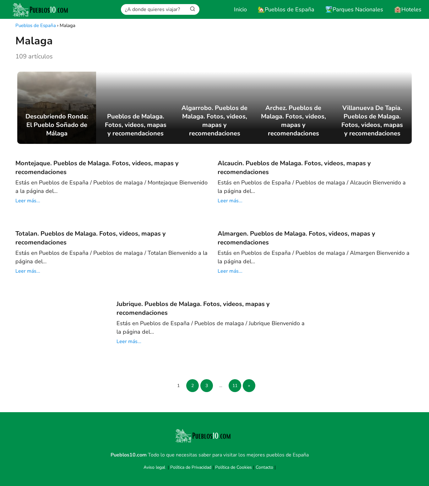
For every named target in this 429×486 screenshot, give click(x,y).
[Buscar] (192, 9)
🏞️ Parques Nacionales (354, 9)
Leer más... (27, 200)
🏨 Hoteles (407, 9)
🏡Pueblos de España (286, 9)
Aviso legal (154, 467)
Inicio (240, 9)
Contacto (264, 467)
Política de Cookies (233, 467)
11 (234, 386)
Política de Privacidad (190, 467)
